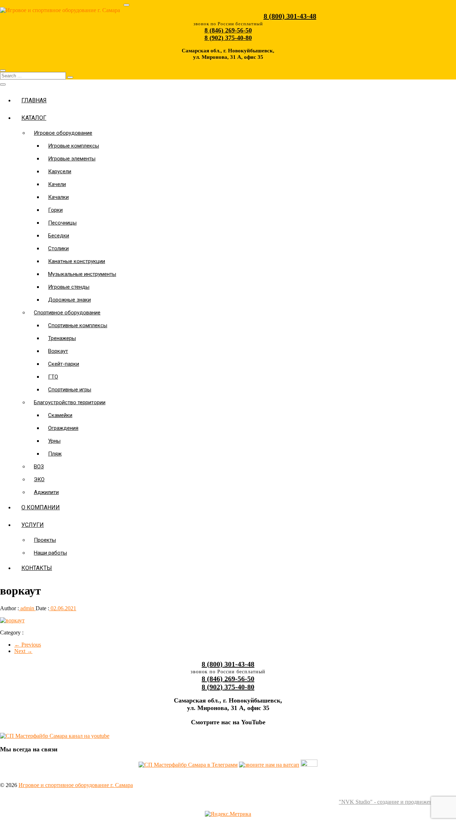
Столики (58, 248)
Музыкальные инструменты (82, 274)
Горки (55, 210)
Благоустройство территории (69, 402)
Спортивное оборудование (67, 312)
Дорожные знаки (69, 300)
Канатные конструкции (76, 261)
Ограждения (63, 428)
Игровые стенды (68, 287)
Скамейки (60, 415)
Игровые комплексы (73, 146)
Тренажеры (62, 338)
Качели (57, 184)
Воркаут (58, 351)
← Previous (27, 645)
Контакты (36, 568)
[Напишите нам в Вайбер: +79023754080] (309, 765)
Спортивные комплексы (77, 325)
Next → (23, 651)
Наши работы (50, 553)
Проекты (45, 540)
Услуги (32, 524)
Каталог (33, 117)
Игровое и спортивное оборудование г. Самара (76, 785)
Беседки (58, 235)
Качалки (58, 197)
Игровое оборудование (63, 133)
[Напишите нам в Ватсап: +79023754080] (269, 765)
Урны (54, 441)
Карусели (59, 171)
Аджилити (46, 492)
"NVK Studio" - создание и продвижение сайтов (397, 802)
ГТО (53, 377)
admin (27, 608)
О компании (40, 507)
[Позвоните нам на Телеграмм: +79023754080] (188, 765)
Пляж (55, 454)
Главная (34, 100)
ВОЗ (39, 466)
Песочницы (62, 223)
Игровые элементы (71, 158)
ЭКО (39, 479)
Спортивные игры (69, 389)
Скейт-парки (63, 364)
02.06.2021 (62, 608)
